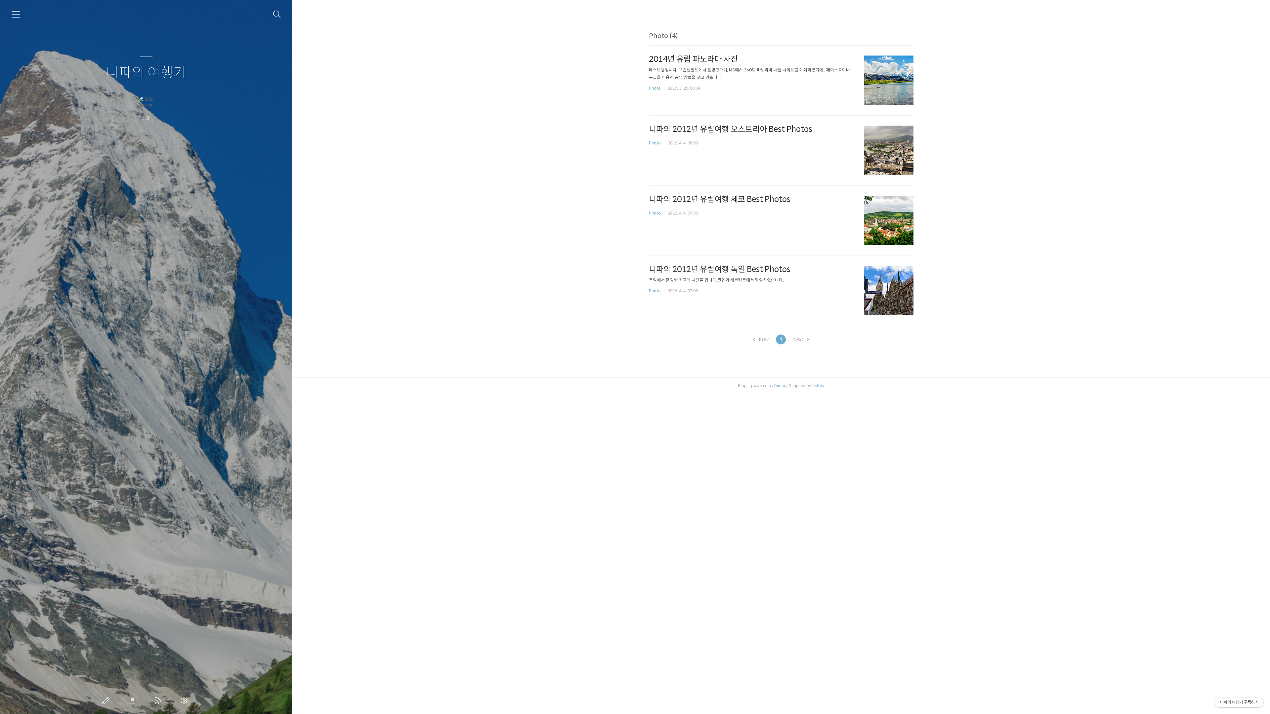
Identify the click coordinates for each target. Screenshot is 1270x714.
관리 (185, 700)
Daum (779, 385)
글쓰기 (107, 700)
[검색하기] (277, 14)
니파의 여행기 (146, 73)
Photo (655, 88)
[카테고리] (16, 14)
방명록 (133, 700)
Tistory (818, 385)
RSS (159, 700)
